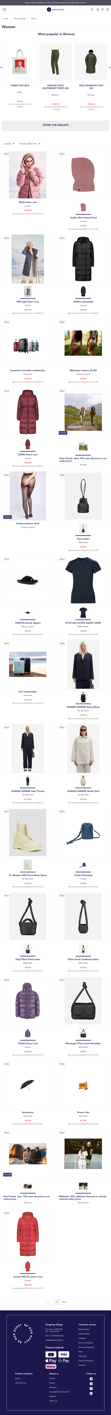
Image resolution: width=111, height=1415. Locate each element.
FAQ (80, 1352)
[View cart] (107, 9)
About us (53, 1401)
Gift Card (82, 1356)
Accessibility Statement (59, 1392)
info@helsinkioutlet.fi (54, 1340)
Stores (52, 1383)
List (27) (7, 144)
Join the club (20, 1383)
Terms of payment (86, 1347)
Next (64, 1302)
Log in (17, 1378)
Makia (20, 89)
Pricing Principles (86, 1361)
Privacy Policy (84, 1334)
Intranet (82, 1365)
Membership (84, 1329)
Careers (52, 1396)
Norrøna (55, 90)
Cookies (82, 1338)
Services (52, 1387)
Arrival (52, 1378)
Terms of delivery (86, 1343)
